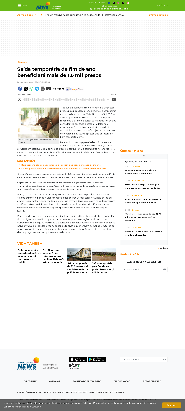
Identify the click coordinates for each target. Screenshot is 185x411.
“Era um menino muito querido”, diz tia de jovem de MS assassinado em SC (84, 15)
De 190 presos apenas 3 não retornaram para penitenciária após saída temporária (63, 168)
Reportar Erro (152, 381)
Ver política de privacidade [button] (28, 407)
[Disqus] (66, 312)
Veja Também (30, 244)
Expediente (30, 381)
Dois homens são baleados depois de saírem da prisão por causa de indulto (61, 165)
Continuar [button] (171, 405)
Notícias (163, 248)
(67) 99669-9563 (110, 6)
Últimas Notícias (131, 150)
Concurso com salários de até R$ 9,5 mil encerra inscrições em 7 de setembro (143, 217)
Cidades (22, 62)
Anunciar (54, 381)
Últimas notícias (158, 15)
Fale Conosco (122, 381)
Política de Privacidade (87, 381)
